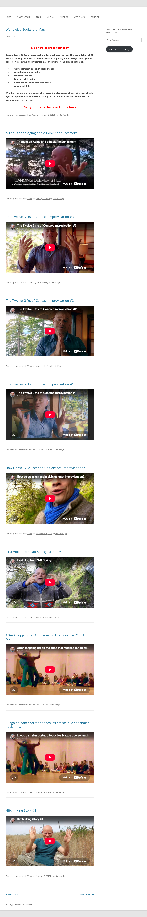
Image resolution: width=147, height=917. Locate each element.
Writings (64, 17)
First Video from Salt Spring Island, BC (34, 551)
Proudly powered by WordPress (19, 905)
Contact (95, 17)
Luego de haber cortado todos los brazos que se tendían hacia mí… (48, 725)
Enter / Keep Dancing (119, 49)
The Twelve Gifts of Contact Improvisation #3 (40, 216)
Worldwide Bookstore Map (25, 29)
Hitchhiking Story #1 (21, 810)
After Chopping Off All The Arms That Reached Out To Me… (46, 637)
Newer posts (87, 894)
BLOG (38, 17)
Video (29, 198)
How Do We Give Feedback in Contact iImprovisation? (45, 468)
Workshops (79, 17)
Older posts (12, 894)
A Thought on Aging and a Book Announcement (41, 133)
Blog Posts (31, 115)
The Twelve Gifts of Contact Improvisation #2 (40, 300)
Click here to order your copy (50, 47)
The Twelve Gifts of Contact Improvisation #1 (40, 384)
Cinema (50, 17)
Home (8, 17)
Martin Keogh (23, 17)
